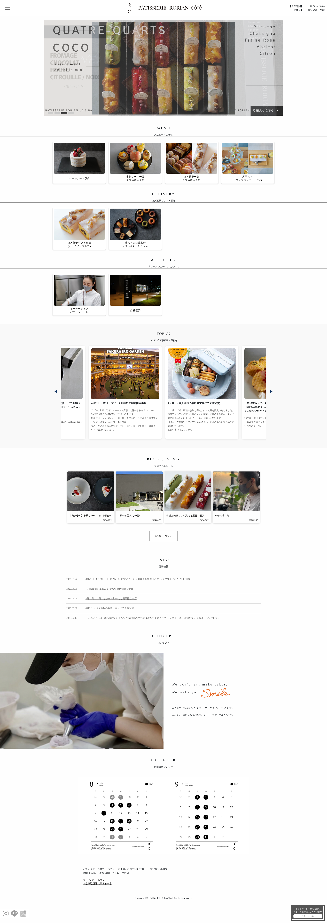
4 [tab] (71, 113)
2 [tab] (57, 113)
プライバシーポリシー (95, 880)
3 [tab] (64, 113)
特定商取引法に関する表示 (97, 883)
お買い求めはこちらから (103, 429)
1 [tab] (50, 113)
